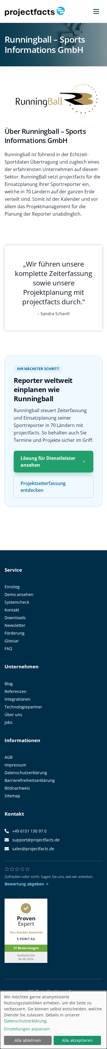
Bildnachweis (17, 788)
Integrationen (18, 699)
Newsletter (15, 625)
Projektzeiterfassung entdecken (43, 486)
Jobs (9, 722)
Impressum (15, 765)
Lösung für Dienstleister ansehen (48, 461)
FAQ (8, 648)
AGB (9, 757)
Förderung (15, 633)
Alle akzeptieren (77, 1040)
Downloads (15, 617)
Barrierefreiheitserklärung (30, 780)
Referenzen (16, 691)
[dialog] (53, 1020)
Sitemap (12, 795)
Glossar (12, 640)
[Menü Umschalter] (96, 11)
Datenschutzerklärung (26, 772)
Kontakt (12, 610)
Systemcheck (17, 602)
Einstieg (12, 586)
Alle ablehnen (28, 1040)
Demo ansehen (19, 594)
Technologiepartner (23, 707)
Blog (9, 683)
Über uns (13, 714)
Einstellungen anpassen (27, 1029)
